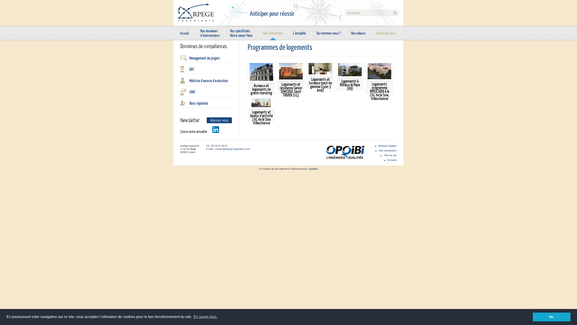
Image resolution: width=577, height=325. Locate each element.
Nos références (272, 33)
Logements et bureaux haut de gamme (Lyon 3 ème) (320, 85)
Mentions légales (387, 145)
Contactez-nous (386, 33)
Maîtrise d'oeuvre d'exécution (208, 80)
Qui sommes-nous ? (328, 33)
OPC (191, 69)
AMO (192, 91)
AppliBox (313, 168)
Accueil (184, 33)
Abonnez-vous (219, 120)
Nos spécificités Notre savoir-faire (241, 33)
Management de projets (204, 58)
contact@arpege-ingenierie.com (232, 149)
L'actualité (299, 33)
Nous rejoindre (198, 103)
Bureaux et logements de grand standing (261, 89)
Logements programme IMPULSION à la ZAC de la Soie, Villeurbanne (379, 91)
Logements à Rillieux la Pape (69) (350, 84)
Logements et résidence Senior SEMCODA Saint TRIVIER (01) (291, 89)
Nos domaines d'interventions (210, 33)
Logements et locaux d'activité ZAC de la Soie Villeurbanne (261, 117)
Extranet (392, 160)
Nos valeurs (358, 33)
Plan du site (390, 155)
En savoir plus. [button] (205, 317)
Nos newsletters (388, 150)
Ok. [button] (551, 317)
